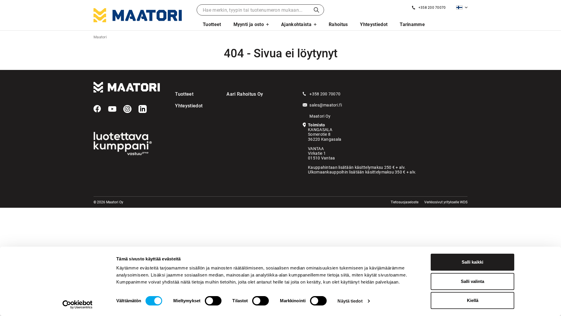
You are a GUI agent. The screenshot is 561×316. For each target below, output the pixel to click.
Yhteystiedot (373, 24)
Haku (316, 10)
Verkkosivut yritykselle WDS (446, 202)
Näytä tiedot (349, 300)
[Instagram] (127, 109)
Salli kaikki (472, 262)
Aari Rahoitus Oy (244, 94)
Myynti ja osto (248, 24)
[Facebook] (97, 109)
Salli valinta (472, 281)
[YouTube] (112, 109)
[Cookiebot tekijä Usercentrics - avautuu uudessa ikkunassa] (77, 304)
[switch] (213, 300)
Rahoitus (338, 24)
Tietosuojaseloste (404, 202)
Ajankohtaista (296, 24)
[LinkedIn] (142, 109)
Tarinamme (412, 24)
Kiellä (472, 300)
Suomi (462, 7)
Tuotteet (212, 24)
